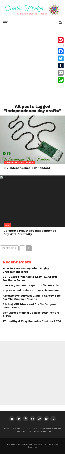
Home (7, 428)
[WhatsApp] (60, 79)
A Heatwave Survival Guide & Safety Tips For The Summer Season (32, 297)
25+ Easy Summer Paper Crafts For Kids (31, 285)
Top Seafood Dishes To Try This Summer (31, 290)
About (16, 428)
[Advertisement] (32, 60)
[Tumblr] (60, 65)
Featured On (24, 431)
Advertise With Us (50, 428)
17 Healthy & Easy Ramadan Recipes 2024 (32, 321)
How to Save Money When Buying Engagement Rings (26, 270)
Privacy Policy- (42, 431)
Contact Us (30, 428)
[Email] (60, 72)
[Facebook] (60, 51)
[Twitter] (60, 58)
